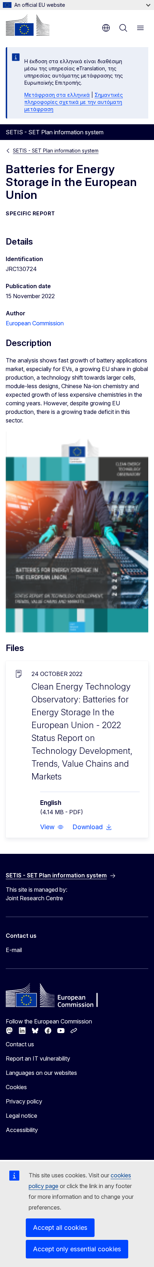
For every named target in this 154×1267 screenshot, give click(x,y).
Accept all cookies (60, 1227)
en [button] (106, 28)
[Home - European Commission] (27, 25)
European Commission (35, 323)
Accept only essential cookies (77, 1249)
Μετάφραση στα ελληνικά (57, 95)
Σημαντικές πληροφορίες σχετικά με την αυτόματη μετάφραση (73, 102)
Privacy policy (24, 1101)
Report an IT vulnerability (38, 1058)
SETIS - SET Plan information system (55, 150)
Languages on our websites (41, 1072)
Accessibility (22, 1129)
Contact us (20, 1044)
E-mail (14, 949)
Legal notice (21, 1115)
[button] (52, 827)
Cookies (16, 1087)
